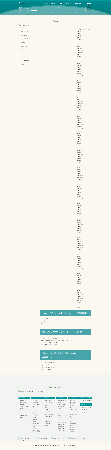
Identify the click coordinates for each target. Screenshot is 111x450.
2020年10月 (80, 179)
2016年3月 (80, 288)
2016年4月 (80, 286)
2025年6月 (80, 61)
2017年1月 (80, 266)
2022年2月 (80, 146)
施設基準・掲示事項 (25, 46)
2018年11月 (80, 222)
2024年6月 (80, 86)
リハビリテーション (73, 425)
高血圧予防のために (61, 426)
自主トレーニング (61, 408)
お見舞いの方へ (48, 423)
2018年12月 (80, 220)
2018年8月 (80, 228)
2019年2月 (80, 216)
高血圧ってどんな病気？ (62, 420)
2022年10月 (80, 129)
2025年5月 (80, 63)
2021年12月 (80, 150)
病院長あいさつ (24, 35)
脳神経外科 (35, 413)
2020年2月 (80, 192)
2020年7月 (80, 184)
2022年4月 (80, 141)
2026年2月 (80, 44)
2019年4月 (80, 211)
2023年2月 (80, 120)
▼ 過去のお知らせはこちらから (84, 29)
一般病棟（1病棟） (73, 409)
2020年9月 (80, 182)
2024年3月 (80, 92)
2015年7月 (80, 302)
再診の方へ (35, 421)
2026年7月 (80, 33)
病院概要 (23, 42)
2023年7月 (80, 109)
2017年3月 (80, 262)
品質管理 (71, 427)
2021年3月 (80, 169)
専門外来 (34, 417)
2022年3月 (80, 143)
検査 (71, 418)
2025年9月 (80, 54)
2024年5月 (80, 88)
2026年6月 (80, 35)
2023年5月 (80, 114)
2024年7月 (80, 84)
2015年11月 (80, 296)
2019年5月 (80, 209)
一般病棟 (46, 409)
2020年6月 (80, 186)
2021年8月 (80, 158)
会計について (47, 425)
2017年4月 (80, 260)
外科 (33, 408)
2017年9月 (80, 249)
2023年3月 (80, 118)
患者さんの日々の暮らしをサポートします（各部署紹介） (74, 402)
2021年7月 (80, 160)
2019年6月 (80, 207)
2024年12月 (80, 73)
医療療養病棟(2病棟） (74, 411)
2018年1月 (80, 241)
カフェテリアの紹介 (61, 430)
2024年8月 (80, 82)
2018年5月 (80, 235)
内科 (33, 406)
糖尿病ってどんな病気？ (62, 413)
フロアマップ (24, 57)
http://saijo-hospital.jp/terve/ (49, 344)
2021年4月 (80, 167)
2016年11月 (80, 271)
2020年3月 (80, 190)
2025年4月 (80, 65)
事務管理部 (72, 431)
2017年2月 (80, 264)
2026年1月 (80, 46)
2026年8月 (80, 31)
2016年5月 (80, 283)
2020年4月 (80, 188)
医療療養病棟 (47, 412)
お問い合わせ (68, 3)
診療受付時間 (35, 402)
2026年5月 (80, 37)
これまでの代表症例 (61, 404)
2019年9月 (80, 203)
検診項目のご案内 (36, 423)
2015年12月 (80, 294)
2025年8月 (80, 56)
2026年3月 (80, 42)
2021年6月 (80, 162)
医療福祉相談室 (73, 423)
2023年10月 (80, 103)
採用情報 (89, 3)
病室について (47, 407)
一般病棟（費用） (48, 411)
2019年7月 (80, 205)
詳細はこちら (34, 10)
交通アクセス (24, 53)
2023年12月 (80, 99)
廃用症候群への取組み (62, 400)
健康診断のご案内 (61, 428)
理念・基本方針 (24, 31)
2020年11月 (80, 177)
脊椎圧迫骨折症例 (61, 406)
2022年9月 (80, 131)
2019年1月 (80, 218)
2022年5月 (80, 139)
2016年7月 (80, 279)
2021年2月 (80, 171)
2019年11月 (80, 199)
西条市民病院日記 (79, 3)
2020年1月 (80, 194)
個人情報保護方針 (85, 412)
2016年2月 (80, 290)
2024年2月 (80, 95)
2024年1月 (80, 97)
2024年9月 (80, 80)
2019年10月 (80, 201)
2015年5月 (80, 305)
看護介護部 (72, 405)
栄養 (71, 421)
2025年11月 (80, 50)
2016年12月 (80, 269)
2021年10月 (80, 154)
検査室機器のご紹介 (36, 428)
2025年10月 (80, 52)
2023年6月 (80, 112)
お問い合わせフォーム (86, 407)
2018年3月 (80, 239)
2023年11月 (80, 101)
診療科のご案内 (36, 404)
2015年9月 (80, 300)
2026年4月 (80, 39)
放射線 (71, 416)
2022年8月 (80, 133)
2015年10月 (80, 298)
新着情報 (53, 3)
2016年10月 (80, 273)
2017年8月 (80, 252)
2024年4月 (80, 90)
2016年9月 (80, 275)
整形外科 (34, 410)
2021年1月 (80, 173)
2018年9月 (80, 226)
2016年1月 (80, 292)
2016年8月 (80, 277)
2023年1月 (80, 122)
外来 (71, 407)
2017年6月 (80, 256)
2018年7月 (80, 230)
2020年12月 (80, 175)
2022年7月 (80, 135)
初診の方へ (35, 419)
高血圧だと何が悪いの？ (62, 422)
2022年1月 (80, 148)
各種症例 (59, 402)
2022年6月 (80, 137)
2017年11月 (80, 245)
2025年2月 (80, 69)
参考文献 (59, 410)
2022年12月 (80, 124)
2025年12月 (80, 48)
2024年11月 (80, 76)
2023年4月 (80, 116)
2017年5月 (80, 258)
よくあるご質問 (85, 409)
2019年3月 (80, 213)
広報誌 (60, 3)
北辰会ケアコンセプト (26, 38)
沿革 (22, 49)
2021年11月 (80, 152)
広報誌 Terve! (24, 64)
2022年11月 (80, 126)
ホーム (46, 3)
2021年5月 (80, 165)
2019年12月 (80, 196)
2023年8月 (80, 107)
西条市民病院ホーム (23, 17)
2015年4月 (80, 307)
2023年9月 (80, 105)
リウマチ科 (35, 415)
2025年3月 (80, 67)
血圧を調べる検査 (61, 424)
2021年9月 (80, 156)
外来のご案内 (35, 400)
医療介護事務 (72, 429)
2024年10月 (80, 78)
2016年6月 (80, 281)
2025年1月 (80, 71)
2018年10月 (80, 224)
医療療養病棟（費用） (49, 414)
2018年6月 (80, 232)
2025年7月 (80, 59)
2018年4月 (80, 237)
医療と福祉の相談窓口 (86, 400)
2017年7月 (80, 254)
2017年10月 (80, 247)
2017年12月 (80, 243)
